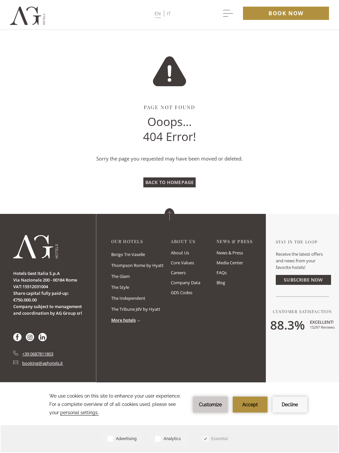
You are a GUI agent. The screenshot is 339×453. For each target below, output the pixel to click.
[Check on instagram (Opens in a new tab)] (30, 339)
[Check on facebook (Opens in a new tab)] (17, 339)
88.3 (287, 324)
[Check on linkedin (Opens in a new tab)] (42, 339)
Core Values (182, 263)
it (169, 13)
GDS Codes (181, 292)
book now (286, 13)
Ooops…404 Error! (169, 129)
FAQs (222, 273)
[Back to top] (169, 214)
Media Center (230, 263)
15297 (322, 327)
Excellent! (322, 322)
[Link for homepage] (35, 246)
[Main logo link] (27, 23)
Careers (178, 273)
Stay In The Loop (297, 241)
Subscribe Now (303, 280)
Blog (221, 283)
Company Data (185, 283)
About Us (180, 253)
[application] (169, 418)
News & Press (230, 253)
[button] (162, 13)
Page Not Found (169, 107)
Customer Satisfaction (302, 311)
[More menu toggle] (228, 13)
